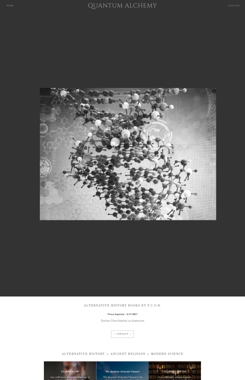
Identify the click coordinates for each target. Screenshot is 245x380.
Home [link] (10, 6)
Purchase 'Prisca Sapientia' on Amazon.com (122, 320)
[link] (122, 7)
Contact (122, 334)
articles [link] (234, 6)
